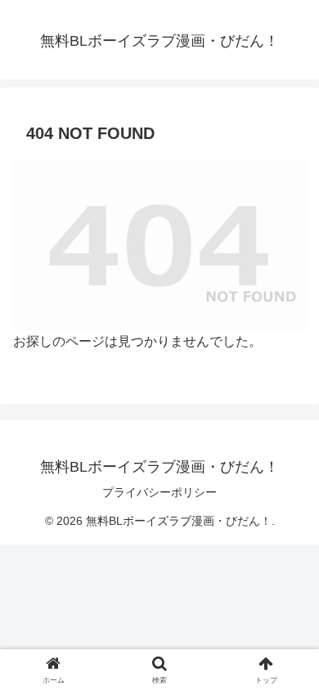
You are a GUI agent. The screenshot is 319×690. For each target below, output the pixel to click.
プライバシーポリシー (159, 492)
